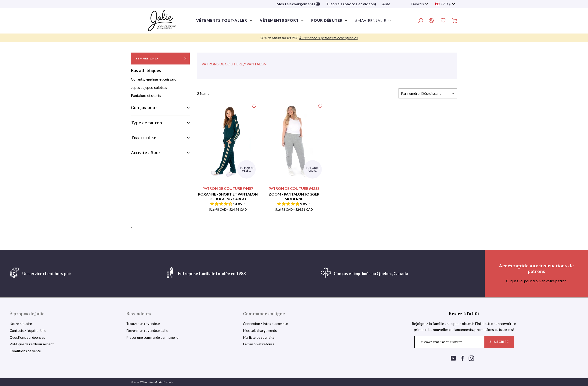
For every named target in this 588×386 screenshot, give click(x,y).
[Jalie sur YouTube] (453, 358)
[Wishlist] (443, 21)
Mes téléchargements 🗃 (298, 4)
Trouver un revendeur (143, 324)
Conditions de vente (25, 351)
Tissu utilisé (143, 137)
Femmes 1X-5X (147, 58)
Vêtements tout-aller (221, 20)
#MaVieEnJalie (370, 20)
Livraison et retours (258, 344)
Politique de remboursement (32, 344)
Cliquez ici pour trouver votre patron (536, 281)
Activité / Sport (146, 152)
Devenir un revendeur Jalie (147, 330)
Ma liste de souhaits (258, 337)
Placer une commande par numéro (152, 337)
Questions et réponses (27, 337)
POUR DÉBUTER (327, 20)
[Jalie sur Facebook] (462, 358)
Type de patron (146, 122)
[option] (294, 38)
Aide (386, 4)
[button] (221, 203)
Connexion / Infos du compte (265, 324)
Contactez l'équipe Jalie (28, 330)
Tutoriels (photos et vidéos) (351, 4)
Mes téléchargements (260, 330)
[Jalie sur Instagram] (471, 358)
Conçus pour (144, 107)
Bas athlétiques (146, 70)
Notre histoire (21, 324)
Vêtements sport (279, 20)
